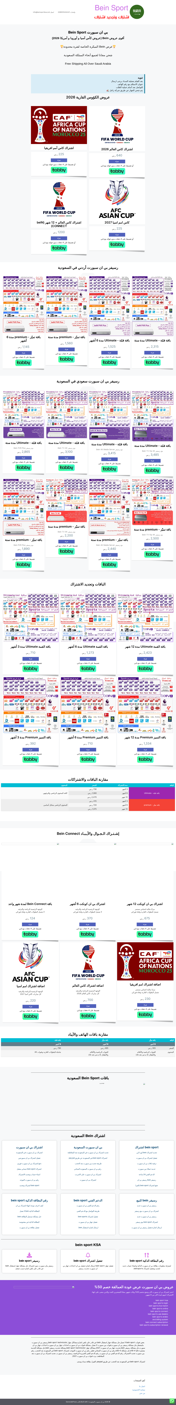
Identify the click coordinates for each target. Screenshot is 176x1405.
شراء (117, 161)
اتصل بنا (142, 1386)
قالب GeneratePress (73, 1402)
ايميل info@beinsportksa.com (43, 12)
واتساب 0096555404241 (66, 12)
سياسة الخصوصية (138, 1390)
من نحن (142, 1393)
